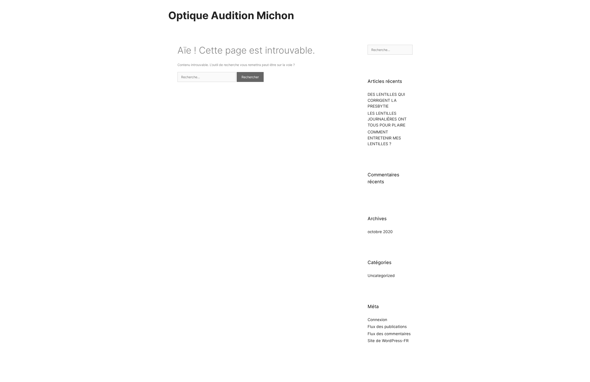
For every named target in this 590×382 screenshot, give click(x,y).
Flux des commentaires (389, 333)
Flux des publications (387, 326)
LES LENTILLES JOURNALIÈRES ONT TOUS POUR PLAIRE (387, 119)
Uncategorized (381, 275)
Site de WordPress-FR (388, 340)
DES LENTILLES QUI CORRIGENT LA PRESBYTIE (386, 100)
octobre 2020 (380, 231)
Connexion (377, 319)
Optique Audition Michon (231, 15)
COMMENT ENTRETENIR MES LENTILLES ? (384, 138)
